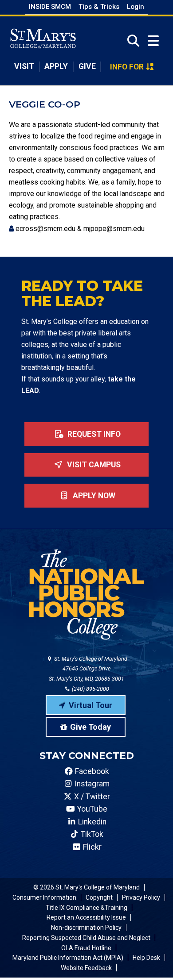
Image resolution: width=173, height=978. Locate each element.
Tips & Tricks (99, 7)
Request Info (93, 434)
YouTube (91, 809)
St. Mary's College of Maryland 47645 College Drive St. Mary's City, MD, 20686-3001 (88, 668)
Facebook (91, 771)
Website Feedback (86, 967)
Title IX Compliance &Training (86, 907)
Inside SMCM (50, 7)
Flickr (91, 847)
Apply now (93, 495)
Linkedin (91, 821)
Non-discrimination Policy (86, 927)
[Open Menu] (153, 40)
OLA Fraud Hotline (86, 947)
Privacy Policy (141, 897)
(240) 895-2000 (90, 688)
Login (135, 7)
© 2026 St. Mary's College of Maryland (86, 887)
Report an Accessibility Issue (86, 917)
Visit (24, 66)
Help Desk (146, 957)
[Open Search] (131, 41)
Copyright (99, 897)
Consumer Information (44, 897)
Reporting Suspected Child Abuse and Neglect (86, 937)
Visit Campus (93, 464)
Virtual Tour (90, 705)
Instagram (91, 783)
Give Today (90, 727)
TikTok (91, 834)
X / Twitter (91, 796)
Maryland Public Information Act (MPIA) (67, 957)
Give (87, 66)
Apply (56, 66)
